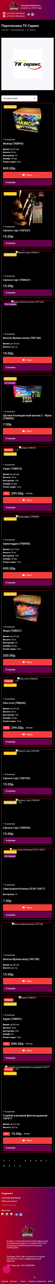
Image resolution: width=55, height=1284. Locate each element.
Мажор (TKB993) (13, 143)
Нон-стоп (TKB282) (14, 703)
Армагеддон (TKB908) (16, 543)
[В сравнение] (45, 107)
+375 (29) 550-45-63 (15, 16)
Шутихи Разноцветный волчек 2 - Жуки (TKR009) (27, 417)
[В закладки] (49, 107)
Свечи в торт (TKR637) (16, 280)
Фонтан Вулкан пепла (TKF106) (22, 338)
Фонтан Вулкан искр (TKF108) (21, 959)
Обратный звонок (9, 1201)
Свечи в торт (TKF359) (16, 778)
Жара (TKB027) (12, 630)
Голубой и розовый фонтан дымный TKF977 (25, 1117)
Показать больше (27, 1172)
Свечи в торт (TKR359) (16, 827)
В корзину (10, 182)
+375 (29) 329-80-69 (15, 13)
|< (4, 1160)
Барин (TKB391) (12, 1019)
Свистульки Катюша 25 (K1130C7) (24, 888)
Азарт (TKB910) (12, 468)
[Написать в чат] (7, 1269)
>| (20, 1166)
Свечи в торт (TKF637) (16, 230)
